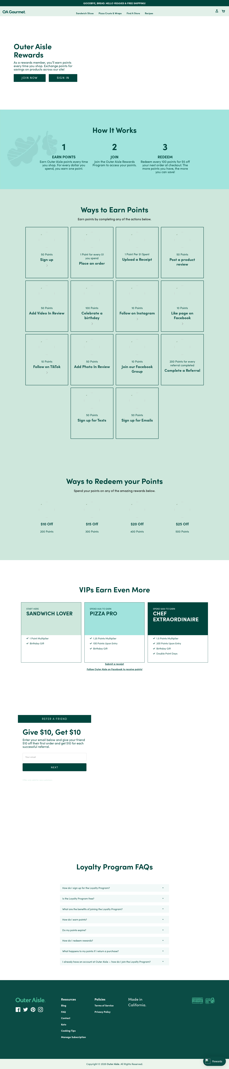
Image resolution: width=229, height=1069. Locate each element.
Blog (63, 1005)
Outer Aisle (113, 1064)
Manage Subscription (73, 1037)
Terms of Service (104, 1005)
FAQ (63, 1011)
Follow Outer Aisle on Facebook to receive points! (114, 669)
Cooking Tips (68, 1030)
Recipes (149, 13)
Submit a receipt (114, 663)
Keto (63, 1024)
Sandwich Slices (85, 13)
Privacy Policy (102, 1011)
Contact (65, 1018)
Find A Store (133, 13)
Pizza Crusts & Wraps (110, 13)
